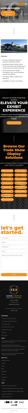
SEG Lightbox (7, 191)
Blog (2, 368)
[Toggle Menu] (25, 4)
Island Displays (7, 179)
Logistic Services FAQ (6, 394)
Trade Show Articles (6, 329)
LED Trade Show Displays (21, 187)
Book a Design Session (8, 13)
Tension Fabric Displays (21, 183)
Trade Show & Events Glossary (9, 321)
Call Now (20, 4)
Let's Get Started (14, 123)
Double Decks (7, 183)
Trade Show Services (21, 195)
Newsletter (4, 371)
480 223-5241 (14, 310)
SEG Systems (7, 187)
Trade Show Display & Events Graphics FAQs (12, 391)
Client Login (4, 335)
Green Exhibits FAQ (6, 396)
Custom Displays (20, 179)
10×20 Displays (7, 175)
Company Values (5, 360)
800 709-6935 (14, 300)
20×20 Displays (21, 175)
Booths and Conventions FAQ (8, 385)
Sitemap (3, 380)
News (3, 338)
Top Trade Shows (5, 324)
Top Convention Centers (7, 327)
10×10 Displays (21, 170)
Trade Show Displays (7, 170)
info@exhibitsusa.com (14, 304)
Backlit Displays (20, 191)
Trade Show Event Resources (8, 318)
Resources (4, 315)
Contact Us (4, 377)
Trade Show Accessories (7, 195)
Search (3, 374)
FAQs (2, 383)
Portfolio (3, 332)
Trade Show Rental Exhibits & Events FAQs (12, 388)
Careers (3, 363)
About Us (4, 357)
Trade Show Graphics (7, 199)
